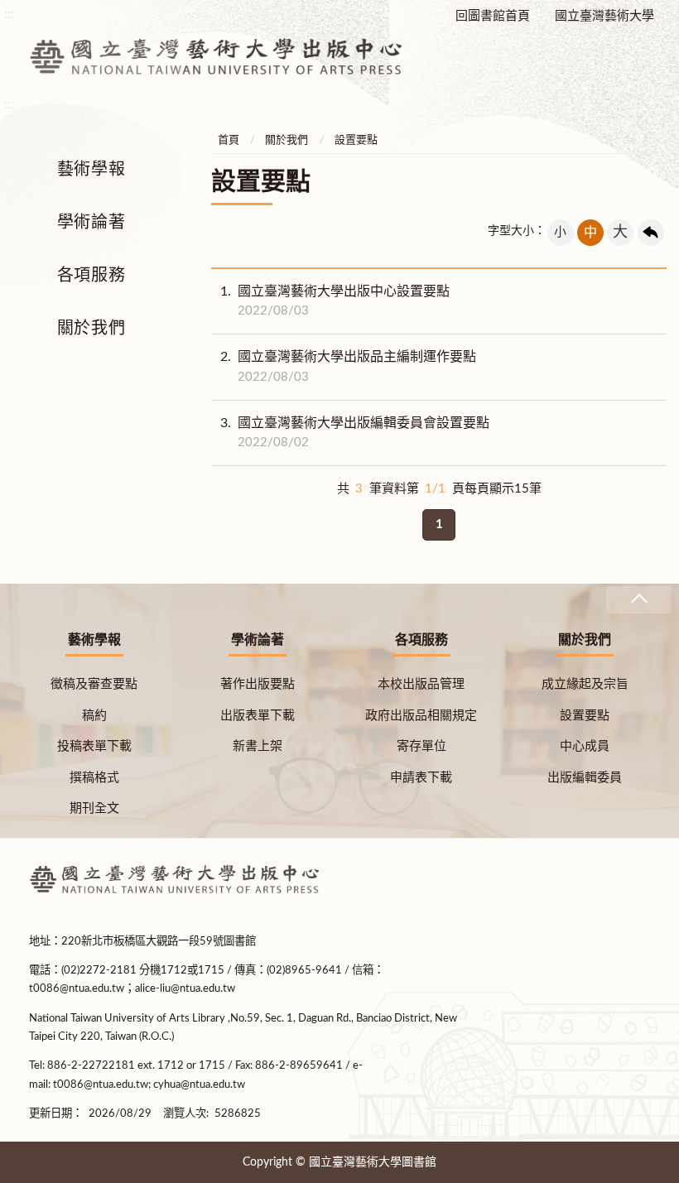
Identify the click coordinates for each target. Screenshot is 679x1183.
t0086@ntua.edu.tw (76, 988)
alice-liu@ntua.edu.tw (185, 988)
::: (9, 866)
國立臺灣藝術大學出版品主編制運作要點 (348, 366)
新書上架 (257, 746)
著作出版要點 (257, 684)
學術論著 (91, 222)
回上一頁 (651, 232)
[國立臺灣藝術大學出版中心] (215, 53)
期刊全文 (94, 808)
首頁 (228, 140)
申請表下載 (421, 778)
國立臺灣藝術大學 (604, 16)
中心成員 (584, 746)
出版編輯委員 (584, 778)
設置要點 (356, 140)
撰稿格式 (94, 778)
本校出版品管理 (421, 684)
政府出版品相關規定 (421, 715)
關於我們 (91, 328)
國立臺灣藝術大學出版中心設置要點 (335, 301)
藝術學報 (91, 169)
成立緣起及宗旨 (585, 684)
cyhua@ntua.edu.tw (199, 1084)
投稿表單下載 (94, 746)
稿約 (94, 715)
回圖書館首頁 (492, 16)
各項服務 (91, 275)
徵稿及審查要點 (94, 684)
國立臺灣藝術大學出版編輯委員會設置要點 (354, 432)
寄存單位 (421, 746)
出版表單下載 (257, 715)
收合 (638, 599)
